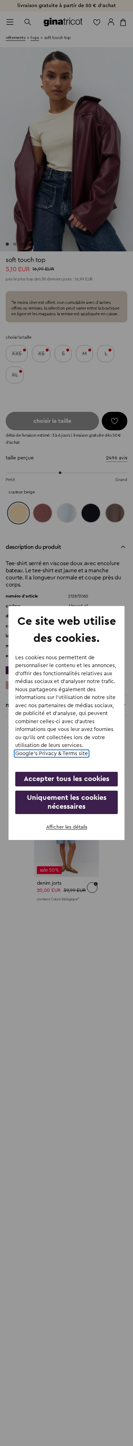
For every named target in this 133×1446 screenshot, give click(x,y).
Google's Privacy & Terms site (51, 753)
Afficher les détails (66, 827)
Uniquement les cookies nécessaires (66, 802)
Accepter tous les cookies (66, 778)
